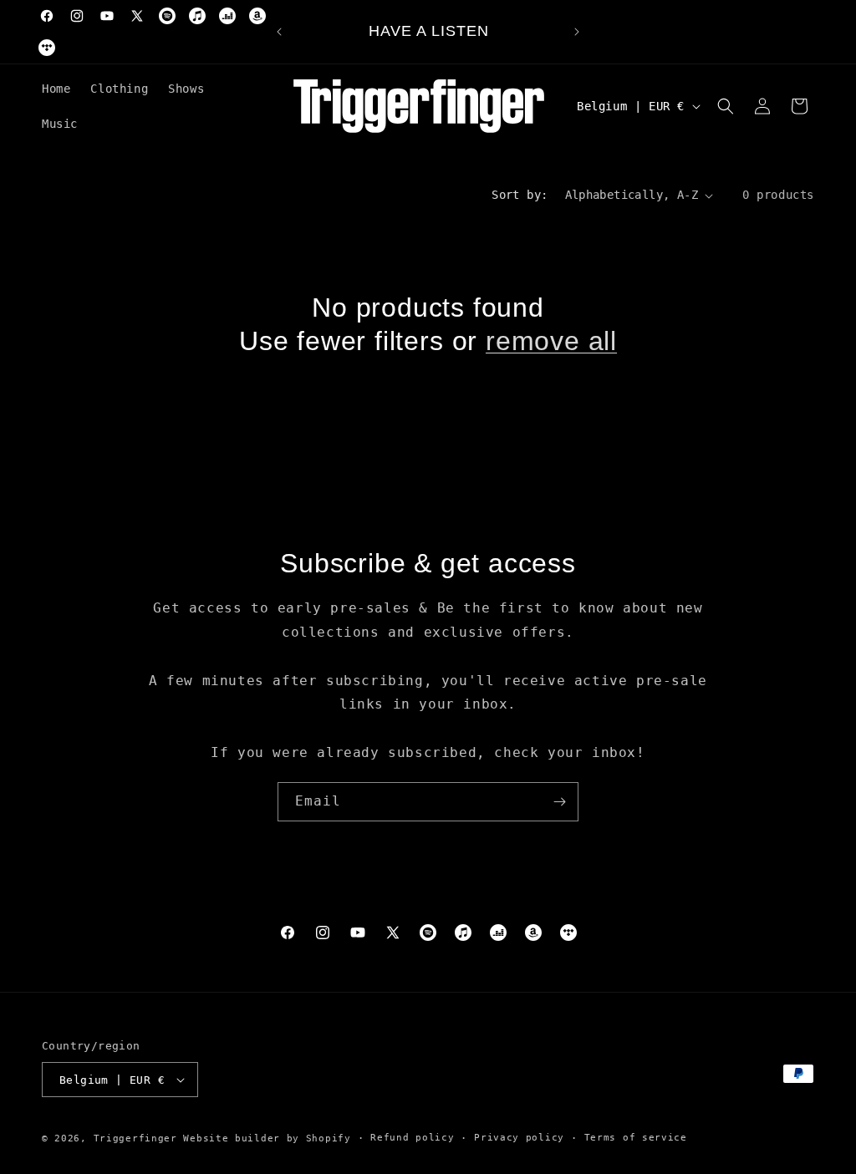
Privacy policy (519, 1137)
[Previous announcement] (279, 32)
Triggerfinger (135, 1138)
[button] (725, 106)
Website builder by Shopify (266, 1138)
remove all (551, 341)
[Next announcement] (576, 32)
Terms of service (635, 1137)
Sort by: (520, 194)
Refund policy (412, 1137)
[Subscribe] (559, 801)
